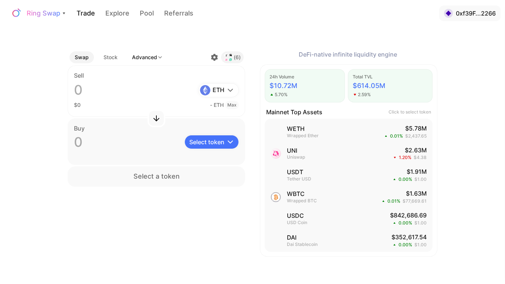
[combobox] (147, 57)
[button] (110, 57)
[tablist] (96, 57)
